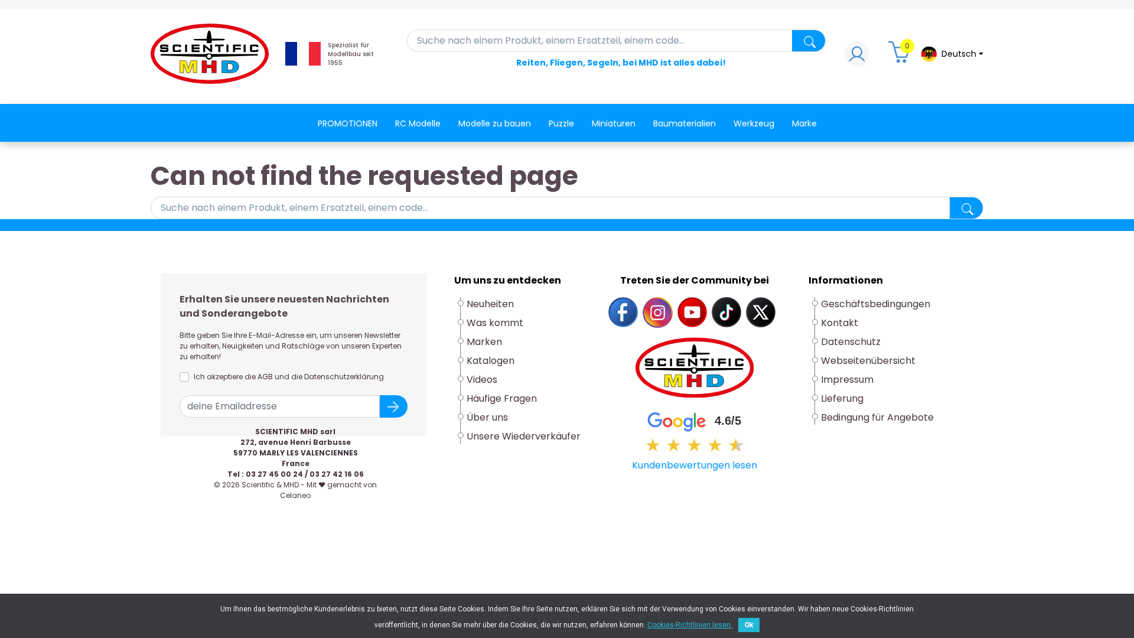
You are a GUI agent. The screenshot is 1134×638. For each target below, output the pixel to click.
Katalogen (490, 360)
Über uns (487, 417)
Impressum (847, 379)
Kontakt (839, 323)
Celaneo (295, 495)
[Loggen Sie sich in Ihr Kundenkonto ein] (857, 57)
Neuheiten (490, 304)
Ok (749, 625)
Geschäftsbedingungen (875, 304)
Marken (484, 342)
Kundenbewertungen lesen (694, 465)
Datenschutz (851, 342)
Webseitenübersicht (868, 360)
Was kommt (495, 323)
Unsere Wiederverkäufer (524, 436)
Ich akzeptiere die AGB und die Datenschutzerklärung (289, 377)
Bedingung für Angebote (877, 417)
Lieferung (842, 398)
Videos (482, 379)
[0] (900, 57)
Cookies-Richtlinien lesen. (689, 625)
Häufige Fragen (502, 398)
